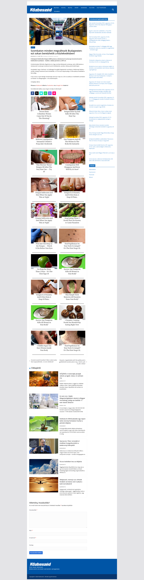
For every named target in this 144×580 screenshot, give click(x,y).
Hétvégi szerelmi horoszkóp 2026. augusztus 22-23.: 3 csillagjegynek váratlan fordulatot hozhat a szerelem (101, 99)
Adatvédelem (92, 169)
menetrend (55, 56)
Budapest (46, 56)
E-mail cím (32, 538)
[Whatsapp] (45, 93)
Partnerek (91, 174)
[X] (37, 93)
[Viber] (50, 93)
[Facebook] (32, 93)
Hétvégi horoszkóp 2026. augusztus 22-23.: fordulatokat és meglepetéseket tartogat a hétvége (100, 119)
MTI (39, 56)
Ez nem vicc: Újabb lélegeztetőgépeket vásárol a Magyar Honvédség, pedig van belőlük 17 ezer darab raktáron (72, 399)
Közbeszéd (39, 85)
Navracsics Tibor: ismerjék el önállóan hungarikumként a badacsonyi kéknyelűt (69, 443)
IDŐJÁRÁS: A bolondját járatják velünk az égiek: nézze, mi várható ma (71, 376)
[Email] (54, 93)
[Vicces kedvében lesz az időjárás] (43, 460)
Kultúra (91, 7)
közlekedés (50, 56)
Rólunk (91, 177)
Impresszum (92, 172)
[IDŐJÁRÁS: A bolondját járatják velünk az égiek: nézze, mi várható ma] (43, 372)
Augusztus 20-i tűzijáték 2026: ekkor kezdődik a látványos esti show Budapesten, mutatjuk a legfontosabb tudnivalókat (101, 75)
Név (31, 530)
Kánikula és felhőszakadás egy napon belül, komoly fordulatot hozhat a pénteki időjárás (72, 421)
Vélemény (57, 11)
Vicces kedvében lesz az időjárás (71, 462)
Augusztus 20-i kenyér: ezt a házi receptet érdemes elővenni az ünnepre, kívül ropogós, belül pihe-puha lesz (100, 83)
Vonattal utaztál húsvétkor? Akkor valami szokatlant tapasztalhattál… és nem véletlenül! (44, 361)
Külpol (63, 7)
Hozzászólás (33, 510)
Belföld (56, 7)
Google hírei (59, 85)
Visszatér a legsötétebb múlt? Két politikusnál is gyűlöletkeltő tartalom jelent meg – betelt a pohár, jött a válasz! (72, 361)
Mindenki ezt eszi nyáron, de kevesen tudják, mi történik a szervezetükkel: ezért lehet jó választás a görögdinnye (101, 68)
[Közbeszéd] (41, 9)
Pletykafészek (101, 7)
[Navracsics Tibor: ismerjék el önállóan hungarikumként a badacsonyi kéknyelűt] (43, 439)
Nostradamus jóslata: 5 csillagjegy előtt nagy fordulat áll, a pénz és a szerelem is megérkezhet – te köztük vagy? (101, 48)
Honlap (31, 545)
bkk (42, 56)
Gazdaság (84, 7)
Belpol (70, 7)
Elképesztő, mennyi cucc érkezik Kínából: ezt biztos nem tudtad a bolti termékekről (71, 482)
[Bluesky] (41, 93)
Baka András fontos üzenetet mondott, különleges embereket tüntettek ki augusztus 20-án (101, 126)
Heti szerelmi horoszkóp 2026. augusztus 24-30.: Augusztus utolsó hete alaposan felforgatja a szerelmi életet (101, 24)
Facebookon (50, 85)
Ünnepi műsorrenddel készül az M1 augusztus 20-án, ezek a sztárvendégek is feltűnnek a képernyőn (101, 146)
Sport (76, 7)
